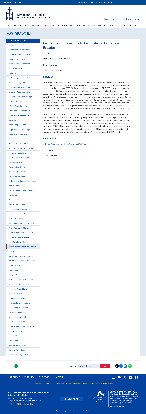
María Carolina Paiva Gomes (19, 312)
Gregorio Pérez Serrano (18, 275)
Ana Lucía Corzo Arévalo (18, 153)
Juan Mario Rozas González (19, 242)
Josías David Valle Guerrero (19, 157)
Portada (12, 26)
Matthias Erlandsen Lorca (19, 214)
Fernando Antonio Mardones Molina (22, 279)
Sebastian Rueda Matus (18, 289)
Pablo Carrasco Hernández (19, 64)
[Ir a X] (125, 377)
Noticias (15, 377)
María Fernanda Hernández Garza (22, 148)
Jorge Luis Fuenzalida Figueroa (20, 92)
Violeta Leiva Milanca (17, 171)
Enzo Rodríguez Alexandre (19, 307)
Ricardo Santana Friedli (17, 317)
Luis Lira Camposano (17, 298)
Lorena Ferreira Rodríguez (19, 265)
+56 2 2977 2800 (14, 404)
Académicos (127, 19)
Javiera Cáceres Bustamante (20, 134)
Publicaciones (94, 26)
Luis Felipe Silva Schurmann (19, 50)
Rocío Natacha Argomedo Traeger (22, 223)
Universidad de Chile (83, 411)
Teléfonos (49, 384)
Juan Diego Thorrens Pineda (20, 110)
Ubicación (60, 384)
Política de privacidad (104, 384)
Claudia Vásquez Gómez (18, 45)
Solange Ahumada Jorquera (19, 303)
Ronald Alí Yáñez (15, 120)
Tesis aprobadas (17, 40)
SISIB (69, 411)
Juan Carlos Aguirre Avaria (19, 237)
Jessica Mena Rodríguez (18, 186)
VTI (74, 411)
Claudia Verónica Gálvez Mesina (21, 190)
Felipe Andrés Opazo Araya (19, 129)
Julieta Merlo (13, 340)
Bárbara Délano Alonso (18, 204)
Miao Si (11, 251)
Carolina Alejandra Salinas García (21, 326)
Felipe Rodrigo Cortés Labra (20, 228)
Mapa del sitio (88, 384)
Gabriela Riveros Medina (18, 143)
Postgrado (49, 26)
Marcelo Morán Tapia (17, 350)
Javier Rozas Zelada (16, 73)
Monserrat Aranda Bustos (19, 284)
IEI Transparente (71, 399)
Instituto (23, 26)
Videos (59, 377)
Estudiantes (116, 19)
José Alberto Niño (15, 293)
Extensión (80, 26)
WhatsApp (130, 366)
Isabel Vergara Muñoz (17, 125)
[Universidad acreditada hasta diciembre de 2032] (115, 399)
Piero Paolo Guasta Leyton (19, 209)
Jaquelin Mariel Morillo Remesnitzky (22, 261)
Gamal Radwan (14, 139)
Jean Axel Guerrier (16, 336)
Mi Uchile (102, 2)
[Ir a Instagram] (113, 377)
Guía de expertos (73, 384)
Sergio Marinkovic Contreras (20, 54)
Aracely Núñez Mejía (17, 218)
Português (133, 26)
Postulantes (104, 19)
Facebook (121, 366)
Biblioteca (109, 26)
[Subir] (16, 366)
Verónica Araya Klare (17, 331)
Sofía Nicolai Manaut (16, 68)
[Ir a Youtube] (119, 377)
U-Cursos (94, 2)
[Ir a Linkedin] (130, 377)
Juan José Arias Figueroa (18, 176)
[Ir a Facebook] (136, 377)
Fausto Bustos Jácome (17, 82)
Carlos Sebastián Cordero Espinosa (22, 181)
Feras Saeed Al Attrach (17, 322)
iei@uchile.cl (28, 404)
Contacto (39, 384)
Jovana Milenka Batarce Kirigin (20, 87)
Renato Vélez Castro (17, 167)
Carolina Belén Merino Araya (20, 115)
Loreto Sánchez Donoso (18, 101)
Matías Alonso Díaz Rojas (18, 162)
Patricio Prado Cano (16, 200)
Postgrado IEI (18, 33)
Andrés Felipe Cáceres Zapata (20, 78)
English (121, 26)
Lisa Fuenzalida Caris (17, 59)
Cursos (45, 377)
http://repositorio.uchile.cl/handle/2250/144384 (67, 144)
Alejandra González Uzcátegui (20, 96)
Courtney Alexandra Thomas (20, 270)
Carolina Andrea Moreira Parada (21, 232)
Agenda (30, 377)
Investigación (65, 26)
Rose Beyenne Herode (18, 345)
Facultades (81, 2)
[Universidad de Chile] (12, 1)
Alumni (137, 19)
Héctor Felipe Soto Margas (19, 106)
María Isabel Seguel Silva (18, 354)
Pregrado (36, 26)
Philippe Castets (15, 195)
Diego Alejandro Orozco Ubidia (21, 256)
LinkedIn (125, 366)
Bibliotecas (110, 2)
